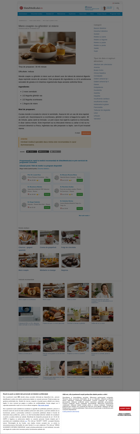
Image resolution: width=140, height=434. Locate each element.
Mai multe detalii (43, 405)
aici (26, 421)
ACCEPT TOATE (125, 408)
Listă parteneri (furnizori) (71, 411)
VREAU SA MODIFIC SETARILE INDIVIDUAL (124, 414)
